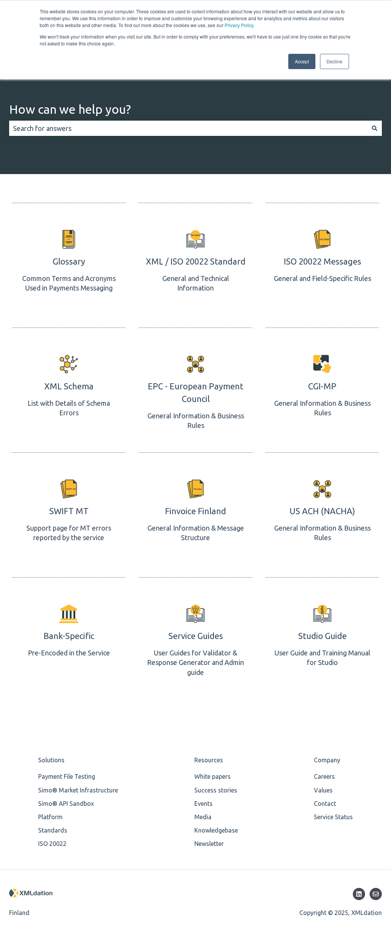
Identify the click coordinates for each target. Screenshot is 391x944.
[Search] (374, 128)
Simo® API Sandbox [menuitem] (66, 803)
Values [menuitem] (323, 790)
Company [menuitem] (327, 760)
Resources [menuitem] (208, 760)
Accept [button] (302, 61)
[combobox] (188, 128)
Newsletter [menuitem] (209, 843)
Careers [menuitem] (324, 776)
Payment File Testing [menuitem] (66, 776)
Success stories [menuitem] (215, 790)
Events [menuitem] (203, 803)
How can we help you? (70, 109)
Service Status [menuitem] (333, 816)
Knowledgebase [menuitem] (216, 830)
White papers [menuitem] (212, 776)
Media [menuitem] (203, 816)
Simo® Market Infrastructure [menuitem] (78, 790)
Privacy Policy (239, 25)
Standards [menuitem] (52, 830)
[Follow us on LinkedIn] (359, 894)
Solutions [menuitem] (51, 760)
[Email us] (376, 894)
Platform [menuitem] (50, 816)
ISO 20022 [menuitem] (52, 843)
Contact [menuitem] (325, 803)
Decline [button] (334, 61)
